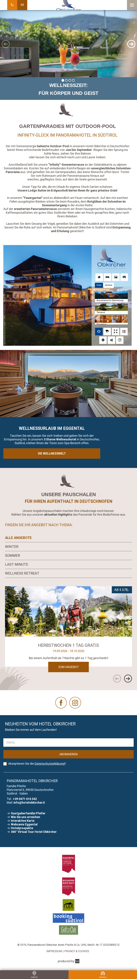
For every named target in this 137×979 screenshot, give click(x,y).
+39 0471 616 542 (25, 799)
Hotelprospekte (22, 828)
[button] (132, 5)
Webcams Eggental (24, 824)
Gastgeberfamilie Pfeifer (28, 813)
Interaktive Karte (23, 820)
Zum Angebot (68, 667)
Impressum (54, 951)
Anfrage (102, 977)
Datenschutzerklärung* (50, 763)
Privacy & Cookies (76, 951)
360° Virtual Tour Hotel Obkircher (34, 831)
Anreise (34, 977)
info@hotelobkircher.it (29, 802)
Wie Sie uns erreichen (26, 817)
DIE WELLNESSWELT (52, 453)
